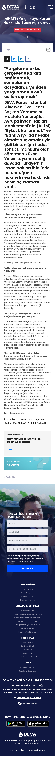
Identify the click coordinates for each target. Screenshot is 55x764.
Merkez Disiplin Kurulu (27, 621)
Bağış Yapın (27, 653)
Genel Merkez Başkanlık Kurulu (28, 614)
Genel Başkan (27, 610)
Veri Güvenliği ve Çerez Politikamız (27, 750)
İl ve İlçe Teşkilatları (27, 632)
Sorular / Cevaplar (27, 671)
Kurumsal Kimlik (27, 600)
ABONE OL (27, 568)
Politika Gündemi (27, 667)
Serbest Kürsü (27, 646)
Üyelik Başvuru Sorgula (27, 657)
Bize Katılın (27, 642)
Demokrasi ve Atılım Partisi (10, 7)
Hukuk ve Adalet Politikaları (27, 29)
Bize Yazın (27, 649)
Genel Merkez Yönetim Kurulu (27, 617)
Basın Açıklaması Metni (15, 413)
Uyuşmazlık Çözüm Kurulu (28, 624)
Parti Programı (27, 593)
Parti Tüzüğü (27, 589)
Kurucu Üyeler (27, 628)
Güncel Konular (27, 596)
